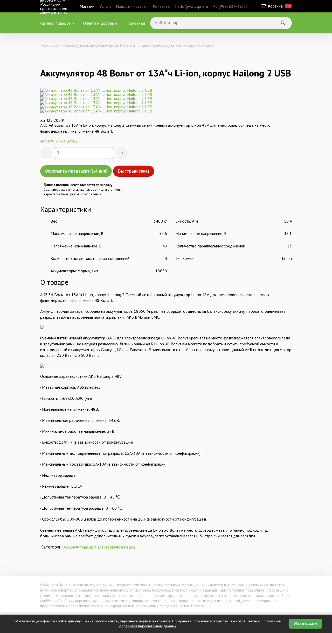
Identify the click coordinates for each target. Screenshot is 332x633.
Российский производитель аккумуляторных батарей (87, 46)
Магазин (87, 6)
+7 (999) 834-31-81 (230, 6)
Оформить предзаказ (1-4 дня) (76, 171)
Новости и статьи (132, 6)
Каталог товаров (55, 23)
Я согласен (305, 623)
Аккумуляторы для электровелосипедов (178, 46)
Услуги (105, 6)
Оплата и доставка (100, 23)
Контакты (161, 6)
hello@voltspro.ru (191, 6)
